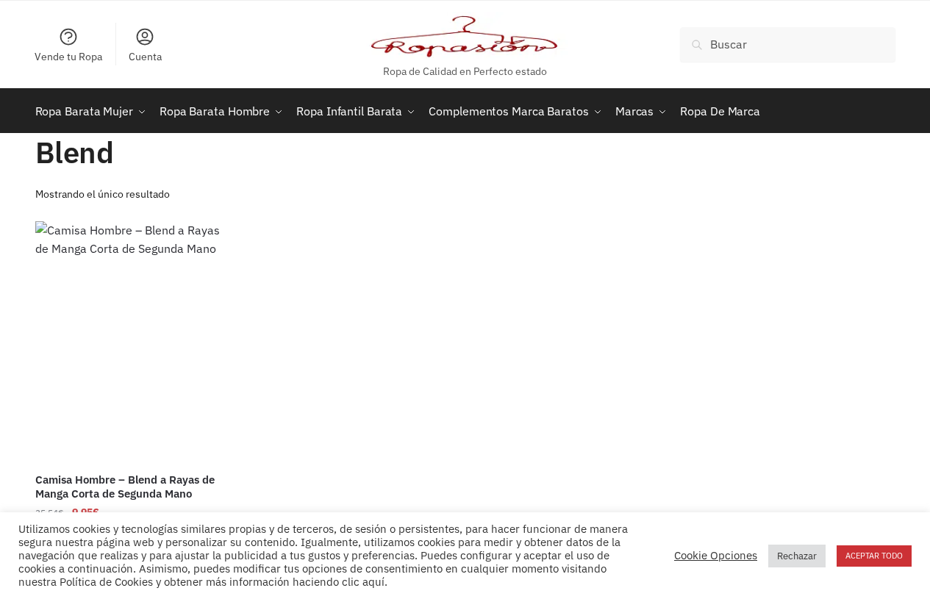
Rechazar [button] (797, 556)
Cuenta (145, 56)
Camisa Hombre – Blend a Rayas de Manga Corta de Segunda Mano (125, 487)
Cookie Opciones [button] (715, 555)
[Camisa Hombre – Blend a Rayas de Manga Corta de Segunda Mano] (134, 341)
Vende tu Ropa (68, 56)
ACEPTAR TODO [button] (874, 555)
